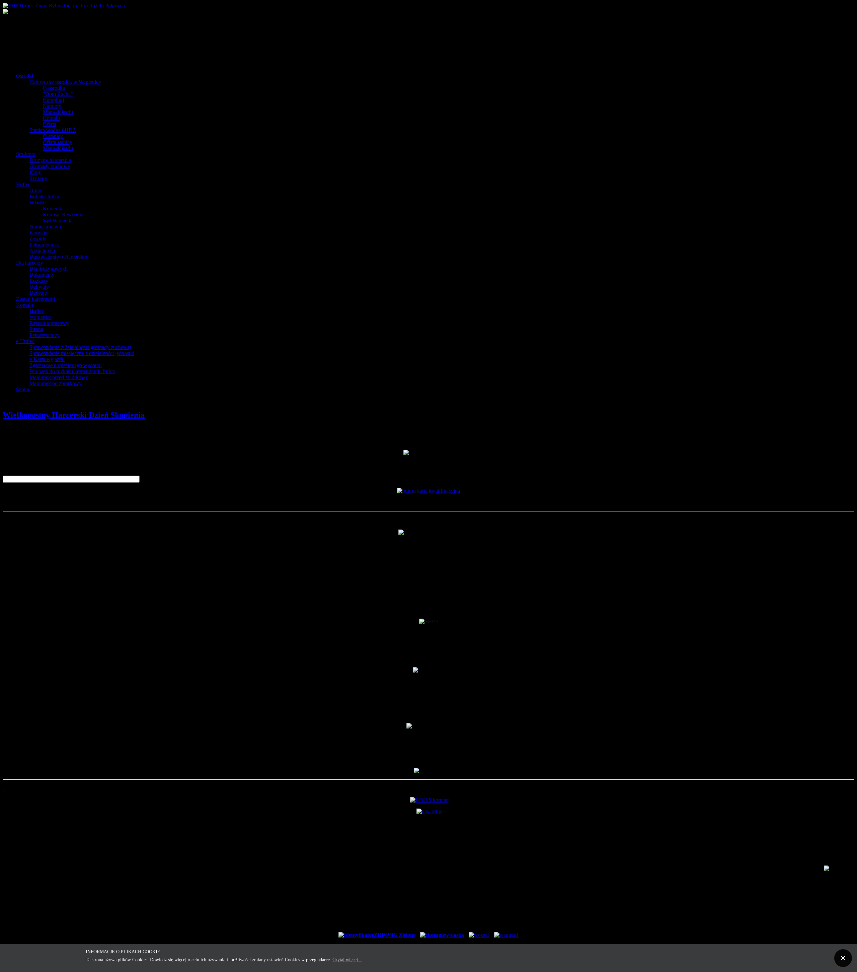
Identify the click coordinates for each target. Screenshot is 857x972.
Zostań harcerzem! (35, 299)
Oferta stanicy (57, 142)
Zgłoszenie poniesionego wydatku (65, 365)
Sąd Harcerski (58, 220)
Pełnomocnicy (44, 245)
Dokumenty (42, 275)
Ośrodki (24, 76)
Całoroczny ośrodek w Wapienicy (65, 82)
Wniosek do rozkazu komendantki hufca (72, 371)
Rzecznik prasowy (49, 323)
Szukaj (23, 389)
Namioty (52, 106)
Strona (36, 329)
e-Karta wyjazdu (47, 359)
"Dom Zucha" (58, 94)
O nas (35, 190)
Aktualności (42, 251)
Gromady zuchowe (49, 166)
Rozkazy (38, 281)
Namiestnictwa (45, 226)
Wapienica (40, 317)
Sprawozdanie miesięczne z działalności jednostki (81, 353)
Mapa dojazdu (58, 112)
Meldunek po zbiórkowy (55, 383)
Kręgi (35, 172)
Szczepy (38, 178)
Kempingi (53, 100)
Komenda (53, 208)
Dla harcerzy (29, 263)
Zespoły (38, 238)
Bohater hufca (44, 196)
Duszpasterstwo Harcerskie (58, 257)
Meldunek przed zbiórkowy (58, 377)
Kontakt (51, 118)
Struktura (25, 154)
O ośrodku (54, 88)
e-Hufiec (25, 341)
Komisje (38, 232)
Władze (37, 202)
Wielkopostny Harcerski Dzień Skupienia (74, 415)
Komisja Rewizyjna (64, 214)
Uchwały (39, 287)
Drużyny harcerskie (50, 160)
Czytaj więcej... (347, 959)
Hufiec (23, 184)
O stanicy (53, 136)
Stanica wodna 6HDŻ (52, 130)
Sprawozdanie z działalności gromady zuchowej (80, 347)
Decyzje (38, 293)
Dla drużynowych (48, 269)
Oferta (49, 124)
